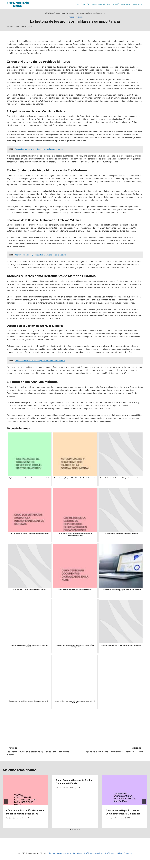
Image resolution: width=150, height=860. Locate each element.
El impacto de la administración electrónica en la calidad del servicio (113, 750)
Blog (83, 4)
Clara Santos (14, 27)
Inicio (76, 4)
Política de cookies (113, 853)
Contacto (128, 853)
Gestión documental (96, 4)
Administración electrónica (118, 4)
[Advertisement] (75, 726)
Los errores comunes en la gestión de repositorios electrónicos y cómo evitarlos (38, 751)
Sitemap (51, 853)
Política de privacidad (93, 853)
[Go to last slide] (6, 801)
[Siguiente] (144, 801)
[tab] (70, 829)
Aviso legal (77, 853)
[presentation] (25, 790)
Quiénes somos (64, 853)
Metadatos (137, 4)
